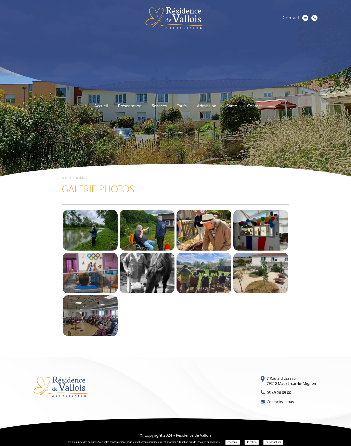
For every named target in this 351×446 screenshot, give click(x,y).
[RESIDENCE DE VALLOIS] (175, 17)
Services (159, 105)
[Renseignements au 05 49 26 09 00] (314, 18)
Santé (231, 105)
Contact (254, 105)
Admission (206, 105)
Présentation (130, 105)
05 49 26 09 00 (279, 392)
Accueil (101, 105)
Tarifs (182, 105)
